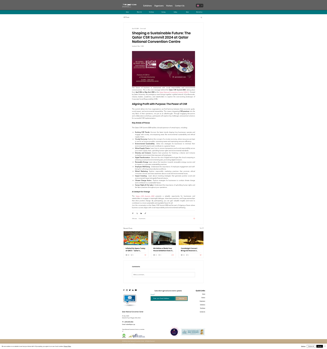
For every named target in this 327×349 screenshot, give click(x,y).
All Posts (126, 17)
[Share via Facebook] (133, 213)
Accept (319, 346)
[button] (201, 17)
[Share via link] (145, 213)
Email (152, 294)
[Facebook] (124, 290)
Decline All (311, 346)
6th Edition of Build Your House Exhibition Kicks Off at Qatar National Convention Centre (163, 249)
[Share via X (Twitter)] (137, 213)
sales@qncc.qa (130, 324)
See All (202, 228)
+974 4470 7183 (128, 322)
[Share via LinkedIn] (141, 213)
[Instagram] (127, 290)
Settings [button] (303, 346)
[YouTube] (136, 290)
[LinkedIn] (133, 290)
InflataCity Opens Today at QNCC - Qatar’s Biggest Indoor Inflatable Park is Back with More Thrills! (136, 249)
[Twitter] (130, 290)
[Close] (325, 346)
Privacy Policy (67, 346)
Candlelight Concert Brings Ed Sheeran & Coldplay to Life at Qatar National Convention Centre (191, 249)
